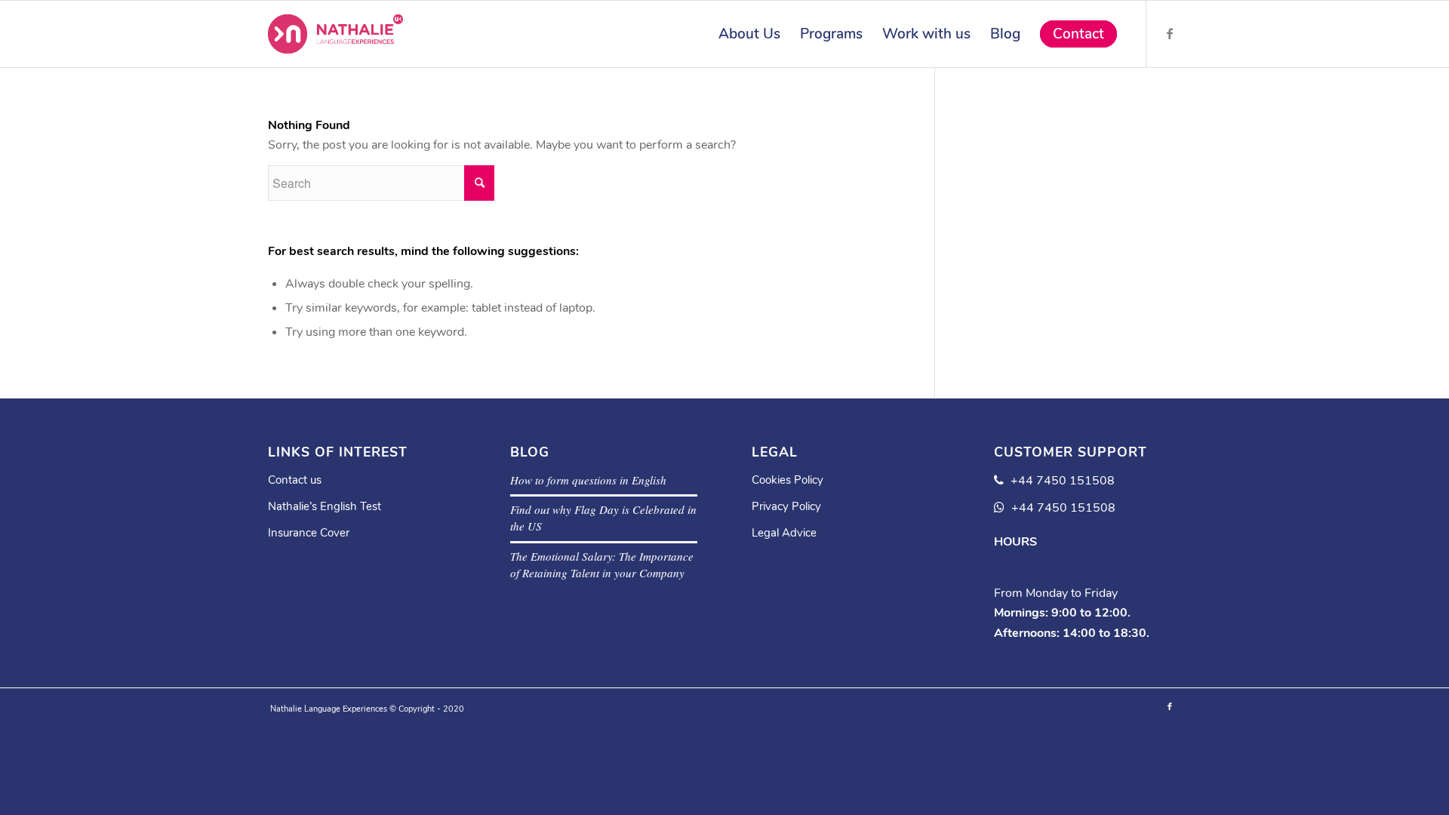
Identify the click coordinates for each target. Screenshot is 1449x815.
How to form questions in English (588, 479)
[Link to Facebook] (1169, 33)
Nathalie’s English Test (324, 506)
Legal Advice (784, 532)
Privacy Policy (786, 506)
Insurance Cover (308, 532)
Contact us (294, 479)
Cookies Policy (787, 479)
